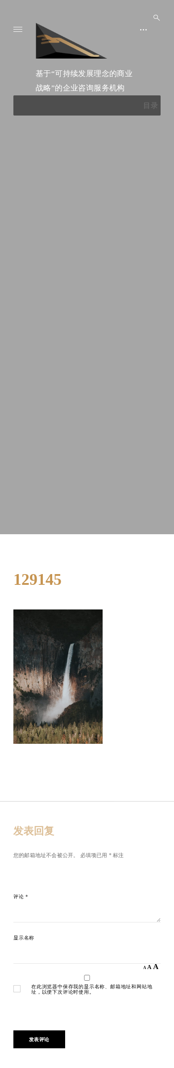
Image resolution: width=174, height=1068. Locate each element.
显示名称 (23, 937)
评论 (21, 896)
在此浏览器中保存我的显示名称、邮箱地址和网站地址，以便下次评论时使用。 (91, 989)
